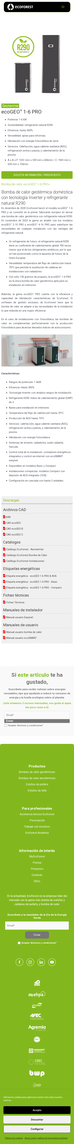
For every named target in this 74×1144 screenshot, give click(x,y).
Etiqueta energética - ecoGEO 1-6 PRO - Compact (34, 587)
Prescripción (37, 820)
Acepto (37, 1110)
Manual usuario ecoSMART (21, 637)
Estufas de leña (37, 790)
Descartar (37, 1119)
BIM (8, 517)
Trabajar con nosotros (37, 826)
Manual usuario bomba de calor (24, 632)
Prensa (37, 862)
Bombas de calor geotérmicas (37, 772)
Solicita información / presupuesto (37, 175)
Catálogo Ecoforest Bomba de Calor (26, 555)
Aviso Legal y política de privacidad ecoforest (46, 1138)
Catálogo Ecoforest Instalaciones (25, 561)
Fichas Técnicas (15, 602)
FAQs (37, 881)
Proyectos (37, 868)
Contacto (37, 875)
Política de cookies (14, 1138)
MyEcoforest (37, 856)
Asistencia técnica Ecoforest (37, 814)
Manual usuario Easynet (19, 617)
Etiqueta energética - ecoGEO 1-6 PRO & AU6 (31, 575)
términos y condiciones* (30, 725)
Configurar (37, 1129)
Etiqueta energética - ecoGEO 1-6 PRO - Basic (31, 581)
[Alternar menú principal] (63, 6)
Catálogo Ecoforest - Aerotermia (24, 549)
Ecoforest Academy (37, 832)
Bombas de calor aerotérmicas (37, 778)
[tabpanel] (37, 64)
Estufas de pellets (37, 784)
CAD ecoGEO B (14, 528)
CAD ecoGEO (13, 522)
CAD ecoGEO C (14, 534)
